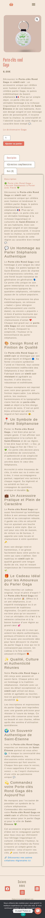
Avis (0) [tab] (10, 171)
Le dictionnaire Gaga (15, 130)
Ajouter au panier (13, 143)
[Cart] (11, 4)
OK (23, 914)
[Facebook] (7, 888)
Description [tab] (11, 157)
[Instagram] (22, 892)
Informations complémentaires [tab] (19, 164)
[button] (33, 4)
